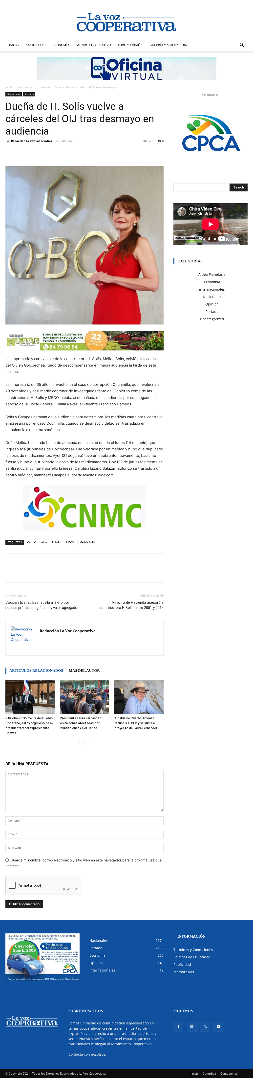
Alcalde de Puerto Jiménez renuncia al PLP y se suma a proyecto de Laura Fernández (136, 723)
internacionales (212, 289)
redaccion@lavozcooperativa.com (134, 1054)
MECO (70, 542)
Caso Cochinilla (37, 542)
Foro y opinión (130, 45)
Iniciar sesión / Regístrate (149, 3)
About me (201, 3)
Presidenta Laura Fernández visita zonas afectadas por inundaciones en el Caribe (80, 723)
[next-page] (87, 743)
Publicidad (182, 964)
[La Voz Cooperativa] (126, 23)
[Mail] (227, 3)
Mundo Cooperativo (93, 45)
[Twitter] (235, 3)
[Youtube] (244, 3)
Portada (29, 94)
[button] (242, 45)
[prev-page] (80, 743)
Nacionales (35, 45)
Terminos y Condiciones (193, 949)
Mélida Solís (87, 542)
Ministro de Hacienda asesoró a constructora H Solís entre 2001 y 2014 (131, 605)
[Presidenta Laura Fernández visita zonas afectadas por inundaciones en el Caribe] (84, 697)
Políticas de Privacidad (192, 957)
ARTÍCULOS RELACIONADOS (36, 670)
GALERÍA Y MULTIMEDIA (168, 45)
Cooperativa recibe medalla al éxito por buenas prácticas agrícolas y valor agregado (41, 605)
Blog (188, 3)
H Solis (56, 542)
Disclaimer (175, 3)
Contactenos (229, 1073)
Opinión (212, 304)
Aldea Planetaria (212, 274)
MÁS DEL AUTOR (84, 670)
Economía (60, 45)
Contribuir (209, 1073)
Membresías (183, 972)
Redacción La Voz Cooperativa (31, 141)
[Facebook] (219, 3)
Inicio (14, 45)
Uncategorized (212, 319)
